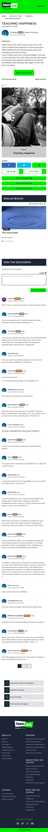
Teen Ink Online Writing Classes (36, 801)
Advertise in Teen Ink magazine (35, 739)
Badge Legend (30, 810)
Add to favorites (23, 183)
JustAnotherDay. (14, 651)
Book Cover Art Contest (9, 796)
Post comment (38, 290)
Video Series (30, 807)
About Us (4, 739)
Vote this (37, 171)
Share (4, 161)
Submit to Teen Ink (17, 690)
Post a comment (23, 178)
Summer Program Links (33, 796)
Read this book (23, 73)
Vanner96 (11, 353)
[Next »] (29, 666)
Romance (29, 16)
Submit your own (23, 188)
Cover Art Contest (7, 793)
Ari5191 (11, 298)
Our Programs (6, 744)
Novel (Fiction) (16, 16)
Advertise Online (31, 750)
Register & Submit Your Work (35, 766)
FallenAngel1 (13, 631)
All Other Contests (7, 799)
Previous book (9, 79)
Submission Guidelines (33, 771)
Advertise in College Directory (35, 744)
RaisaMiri (11, 331)
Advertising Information (33, 742)
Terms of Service (7, 758)
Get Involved (30, 780)
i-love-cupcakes (14, 424)
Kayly (14, 32)
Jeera (10, 457)
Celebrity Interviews (8, 750)
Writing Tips (29, 777)
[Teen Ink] (12, 5)
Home (4, 16)
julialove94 (12, 534)
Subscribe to (21, 683)
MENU (40, 6)
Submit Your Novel (31, 769)
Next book (40, 79)
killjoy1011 (12, 475)
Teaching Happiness (13, 18)
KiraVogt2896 (13, 314)
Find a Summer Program (19, 704)
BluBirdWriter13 (14, 390)
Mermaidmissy (13, 405)
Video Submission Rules (33, 774)
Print (5, 85)
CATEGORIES (23, 830)
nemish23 (11, 371)
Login (42, 273)
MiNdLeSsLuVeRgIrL (15, 616)
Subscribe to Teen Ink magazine (35, 783)
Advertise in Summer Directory (35, 747)
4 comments (8, 241)
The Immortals (10, 232)
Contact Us (5, 742)
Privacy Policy (6, 755)
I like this (14, 171)
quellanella (12, 440)
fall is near (11, 585)
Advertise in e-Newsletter (34, 753)
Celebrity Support (7, 747)
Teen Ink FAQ (6, 753)
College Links (30, 799)
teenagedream (13, 600)
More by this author (17, 35)
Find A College (15, 697)
